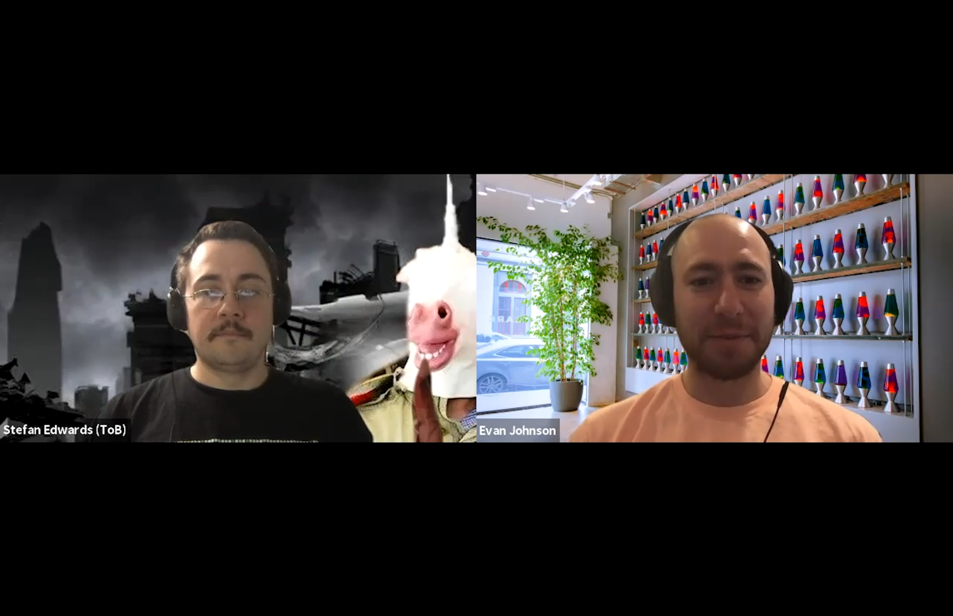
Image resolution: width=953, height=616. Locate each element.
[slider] (427, 559)
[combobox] (813, 592)
